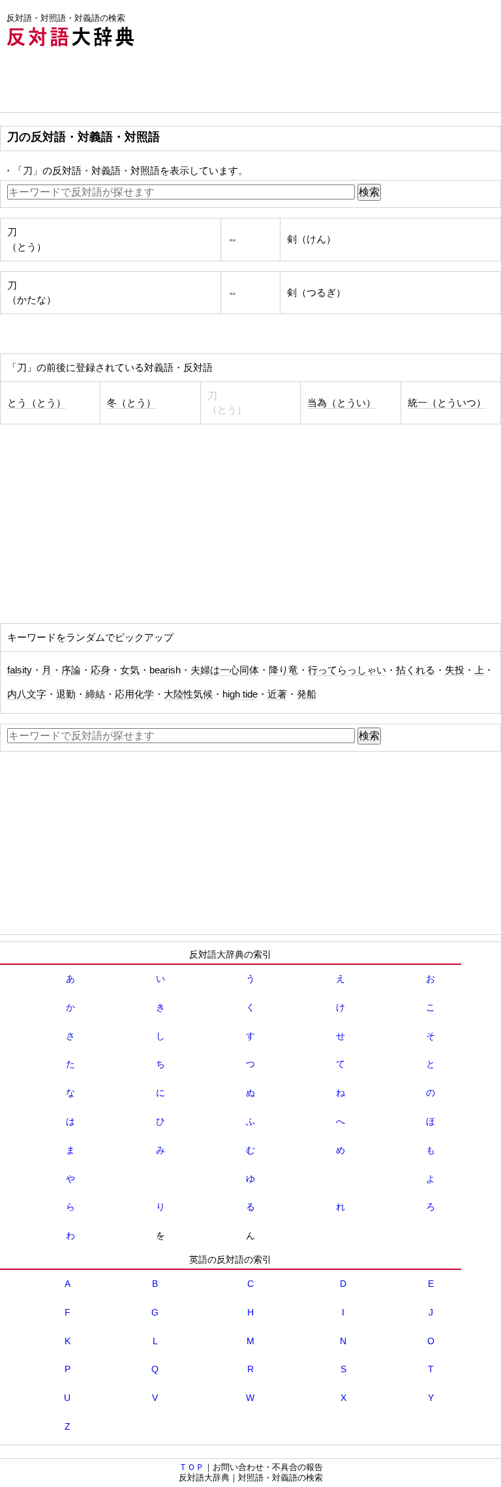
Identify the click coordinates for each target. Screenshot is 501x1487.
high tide (240, 694)
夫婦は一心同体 (224, 670)
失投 (454, 670)
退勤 (66, 694)
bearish (165, 670)
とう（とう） (36, 403)
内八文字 (26, 694)
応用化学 (134, 694)
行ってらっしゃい (347, 670)
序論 (71, 670)
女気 (130, 670)
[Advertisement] (237, 82)
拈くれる (415, 670)
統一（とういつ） (447, 403)
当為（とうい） (341, 403)
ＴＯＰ (191, 1467)
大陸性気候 (188, 694)
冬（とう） (131, 403)
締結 (95, 694)
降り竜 (283, 670)
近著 (277, 694)
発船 (306, 694)
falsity (19, 670)
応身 (100, 670)
